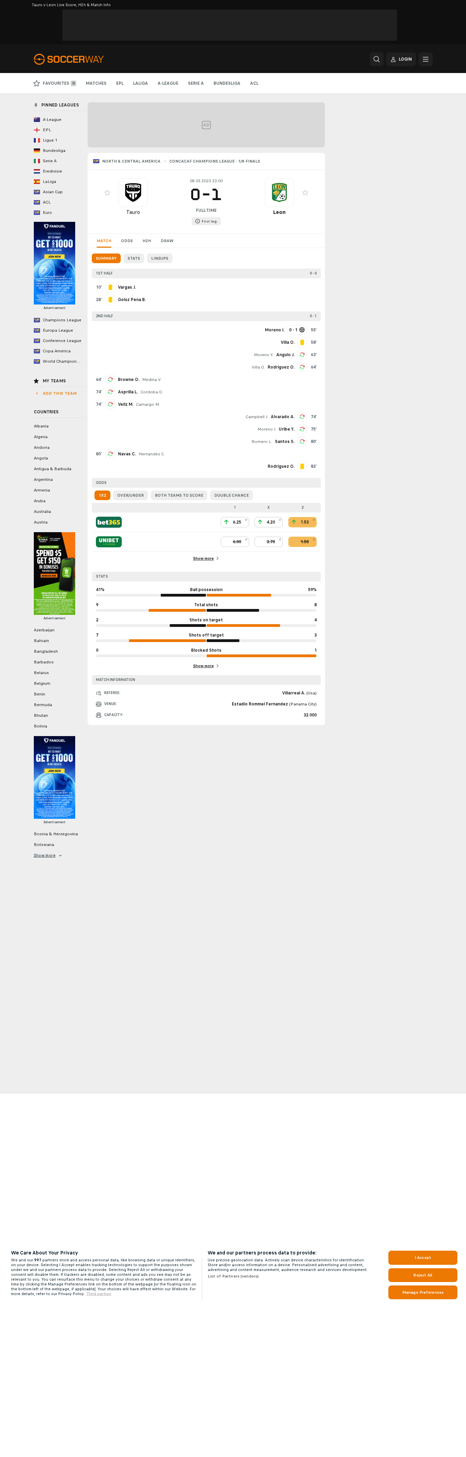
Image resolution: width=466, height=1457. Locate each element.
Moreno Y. (264, 355)
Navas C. (127, 454)
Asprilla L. (128, 392)
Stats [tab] (134, 258)
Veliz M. (125, 404)
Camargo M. (148, 404)
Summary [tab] (106, 258)
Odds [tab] (127, 240)
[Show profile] (133, 192)
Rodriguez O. (281, 367)
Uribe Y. (287, 429)
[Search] (377, 59)
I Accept (423, 1257)
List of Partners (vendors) (233, 1276)
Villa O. (258, 367)
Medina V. (151, 379)
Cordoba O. (151, 392)
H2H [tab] (146, 240)
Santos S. (285, 441)
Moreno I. (266, 429)
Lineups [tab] (159, 258)
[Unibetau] (109, 541)
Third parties (98, 1293)
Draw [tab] (167, 240)
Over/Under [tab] (130, 495)
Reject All (422, 1275)
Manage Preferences (423, 1292)
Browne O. (128, 379)
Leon (279, 212)
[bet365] (109, 522)
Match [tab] (104, 240)
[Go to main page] (81, 59)
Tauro (133, 212)
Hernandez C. (152, 454)
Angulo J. (285, 355)
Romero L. (261, 441)
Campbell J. (257, 417)
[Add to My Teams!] (107, 192)
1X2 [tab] (102, 495)
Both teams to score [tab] (179, 495)
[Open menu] (426, 59)
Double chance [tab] (231, 495)
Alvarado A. (283, 417)
